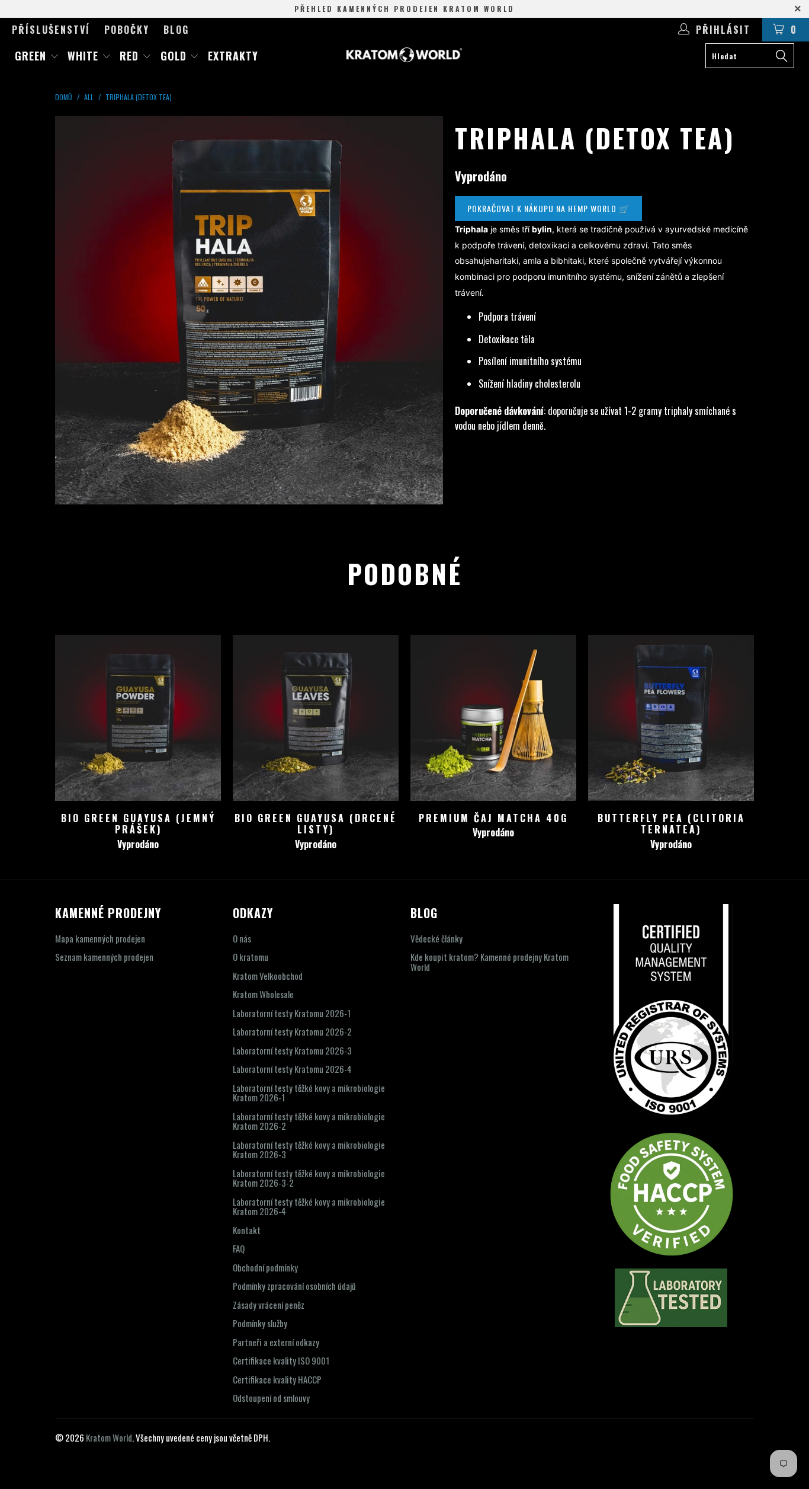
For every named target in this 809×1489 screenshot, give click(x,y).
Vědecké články (436, 938)
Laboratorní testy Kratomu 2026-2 (292, 1031)
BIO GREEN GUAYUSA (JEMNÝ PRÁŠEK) (138, 718)
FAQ (239, 1248)
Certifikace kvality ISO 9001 (281, 1360)
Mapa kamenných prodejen (100, 938)
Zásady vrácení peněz (268, 1304)
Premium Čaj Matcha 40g (493, 718)
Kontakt (247, 1229)
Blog (176, 30)
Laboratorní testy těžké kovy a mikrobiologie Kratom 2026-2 (309, 1121)
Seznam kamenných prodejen (104, 956)
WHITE (85, 55)
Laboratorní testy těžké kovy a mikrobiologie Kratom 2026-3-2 (309, 1178)
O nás (242, 938)
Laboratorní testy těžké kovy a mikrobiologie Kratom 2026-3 (309, 1149)
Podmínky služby (260, 1323)
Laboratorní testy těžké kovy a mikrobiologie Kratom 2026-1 (309, 1092)
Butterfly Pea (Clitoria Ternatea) (671, 718)
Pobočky (126, 30)
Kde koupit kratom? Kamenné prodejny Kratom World (489, 961)
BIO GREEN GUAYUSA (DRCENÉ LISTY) (316, 718)
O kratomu (250, 956)
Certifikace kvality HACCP (277, 1379)
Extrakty (233, 55)
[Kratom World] (405, 54)
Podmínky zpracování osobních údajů (294, 1285)
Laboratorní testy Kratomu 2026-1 (292, 1013)
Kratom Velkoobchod (268, 975)
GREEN (32, 55)
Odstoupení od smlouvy (271, 1397)
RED (131, 55)
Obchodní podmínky (265, 1267)
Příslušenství (51, 30)
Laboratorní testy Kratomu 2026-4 (292, 1068)
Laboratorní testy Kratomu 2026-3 (292, 1050)
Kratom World (109, 1437)
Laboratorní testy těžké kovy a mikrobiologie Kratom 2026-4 (309, 1206)
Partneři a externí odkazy (276, 1342)
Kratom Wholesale (263, 994)
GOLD (175, 55)
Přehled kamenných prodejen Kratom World (404, 9)
